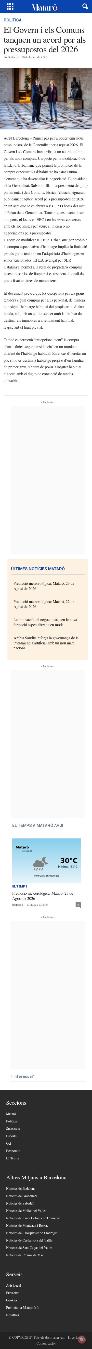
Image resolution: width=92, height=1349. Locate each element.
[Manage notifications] (82, 1339)
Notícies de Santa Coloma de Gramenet (33, 1218)
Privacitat (12, 1292)
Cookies (11, 1300)
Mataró (11, 1113)
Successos (13, 1128)
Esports (11, 1136)
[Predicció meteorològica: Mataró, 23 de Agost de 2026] (46, 860)
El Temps (19, 886)
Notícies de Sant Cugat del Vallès (29, 1247)
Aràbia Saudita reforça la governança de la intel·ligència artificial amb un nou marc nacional (46, 643)
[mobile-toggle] (10, 6)
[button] (84, 6)
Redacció (13, 57)
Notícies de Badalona (20, 1188)
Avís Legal (13, 1285)
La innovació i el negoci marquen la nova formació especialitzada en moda (45, 622)
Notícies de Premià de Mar (24, 1255)
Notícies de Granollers (21, 1195)
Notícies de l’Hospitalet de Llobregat (31, 1232)
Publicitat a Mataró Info (22, 1307)
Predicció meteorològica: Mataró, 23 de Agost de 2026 (43, 586)
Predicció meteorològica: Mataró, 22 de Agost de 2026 (43, 604)
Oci (8, 1143)
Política (13, 20)
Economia (13, 1150)
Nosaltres (12, 1315)
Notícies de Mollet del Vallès (26, 1210)
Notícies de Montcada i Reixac (27, 1225)
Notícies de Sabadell (20, 1203)
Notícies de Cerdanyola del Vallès (29, 1240)
